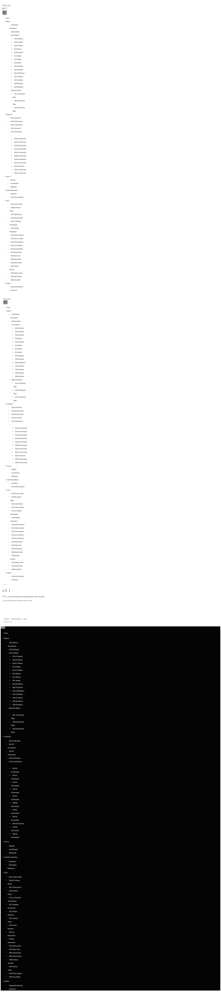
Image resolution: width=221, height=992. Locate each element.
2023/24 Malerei (15, 31)
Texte (7, 200)
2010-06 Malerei (18, 66)
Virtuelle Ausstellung (11, 190)
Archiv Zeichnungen (16, 131)
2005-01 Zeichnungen (20, 162)
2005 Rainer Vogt (15, 255)
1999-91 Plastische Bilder (19, 102)
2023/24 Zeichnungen (17, 121)
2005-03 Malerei (18, 69)
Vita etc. (8, 176)
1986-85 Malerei (18, 83)
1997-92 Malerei (18, 76)
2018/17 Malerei (18, 45)
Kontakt (8, 283)
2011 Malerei (17, 62)
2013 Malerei (17, 56)
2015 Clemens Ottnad (17, 238)
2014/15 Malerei (18, 52)
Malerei (8, 21)
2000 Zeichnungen (19, 166)
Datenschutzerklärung (17, 286)
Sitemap (25, 618)
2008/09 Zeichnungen (20, 155)
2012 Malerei (17, 59)
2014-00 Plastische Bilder (19, 109)
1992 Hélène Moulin (16, 276)
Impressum (14, 290)
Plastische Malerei (16, 90)
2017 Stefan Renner (16, 214)
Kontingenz (14, 193)
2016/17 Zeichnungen (20, 142)
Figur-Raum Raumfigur (17, 197)
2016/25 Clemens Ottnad (15, 209)
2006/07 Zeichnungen (20, 159)
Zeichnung (9, 114)
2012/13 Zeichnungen (20, 149)
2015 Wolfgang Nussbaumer (14, 229)
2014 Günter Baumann (17, 242)
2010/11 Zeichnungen (20, 152)
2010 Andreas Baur (16, 252)
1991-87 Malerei (18, 80)
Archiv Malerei (15, 35)
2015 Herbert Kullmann (17, 235)
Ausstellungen (15, 183)
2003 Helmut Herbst (16, 262)
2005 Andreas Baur (16, 259)
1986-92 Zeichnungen (20, 173)
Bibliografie (14, 186)
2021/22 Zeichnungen (17, 124)
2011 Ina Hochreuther (17, 245)
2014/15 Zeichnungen (20, 145)
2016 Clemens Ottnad (17, 217)
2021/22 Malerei (18, 38)
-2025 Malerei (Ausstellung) (13, 26)
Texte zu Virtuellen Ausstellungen (15, 222)
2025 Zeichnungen (16, 118)
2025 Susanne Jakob (17, 204)
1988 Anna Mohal (15, 279)
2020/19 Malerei (18, 42)
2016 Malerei (17, 49)
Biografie (13, 180)
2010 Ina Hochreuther (17, 248)
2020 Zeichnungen (16, 128)
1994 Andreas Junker (17, 273)
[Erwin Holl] (7, 299)
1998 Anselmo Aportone (14, 267)
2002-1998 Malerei (19, 73)
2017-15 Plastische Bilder (19, 95)
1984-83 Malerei (18, 87)
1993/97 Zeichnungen (20, 169)
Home (7, 18)
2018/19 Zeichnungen (20, 138)
